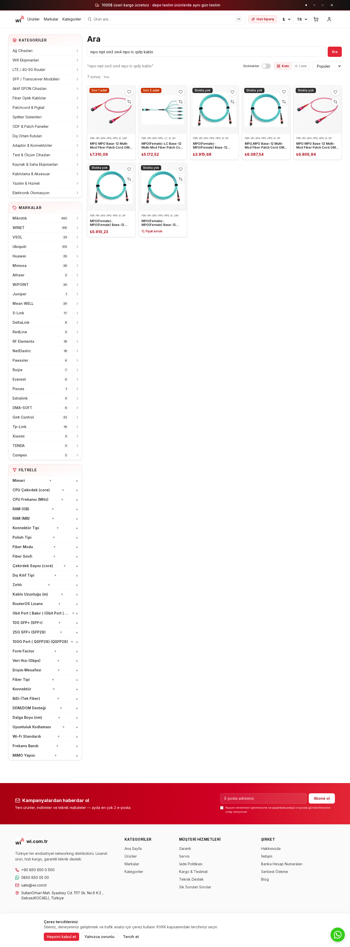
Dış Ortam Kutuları (27, 136)
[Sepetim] (316, 19)
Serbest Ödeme (274, 871)
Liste (303, 66)
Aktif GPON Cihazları (30, 88)
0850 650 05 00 (35, 877)
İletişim (266, 856)
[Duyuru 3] (323, 5)
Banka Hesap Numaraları (281, 864)
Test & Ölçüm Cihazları (31, 155)
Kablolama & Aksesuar (31, 174)
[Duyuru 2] (314, 5)
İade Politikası (190, 864)
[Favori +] (129, 92)
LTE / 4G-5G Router (29, 69)
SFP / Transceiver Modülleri (36, 79)
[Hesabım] (329, 19)
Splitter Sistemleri (27, 117)
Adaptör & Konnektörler (32, 145)
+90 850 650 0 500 (38, 870)
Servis (184, 856)
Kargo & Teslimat (193, 871)
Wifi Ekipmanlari (26, 60)
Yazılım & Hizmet (26, 183)
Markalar (51, 19)
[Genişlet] (77, 50)
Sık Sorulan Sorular (195, 887)
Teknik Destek (191, 879)
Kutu (285, 66)
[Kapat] (332, 5)
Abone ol (322, 798)
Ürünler (33, 19)
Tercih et (131, 936)
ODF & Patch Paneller (31, 126)
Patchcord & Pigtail (28, 107)
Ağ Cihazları (23, 50)
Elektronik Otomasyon (31, 193)
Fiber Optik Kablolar (29, 98)
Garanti (185, 848)
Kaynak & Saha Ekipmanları (35, 164)
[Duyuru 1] (306, 5)
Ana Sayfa (133, 848)
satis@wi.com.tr (34, 885)
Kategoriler (72, 19)
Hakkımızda (271, 848)
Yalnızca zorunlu (100, 936)
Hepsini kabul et (61, 936)
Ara (335, 51)
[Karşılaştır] (129, 102)
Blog (265, 879)
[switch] (266, 66)
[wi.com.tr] (19, 19)
